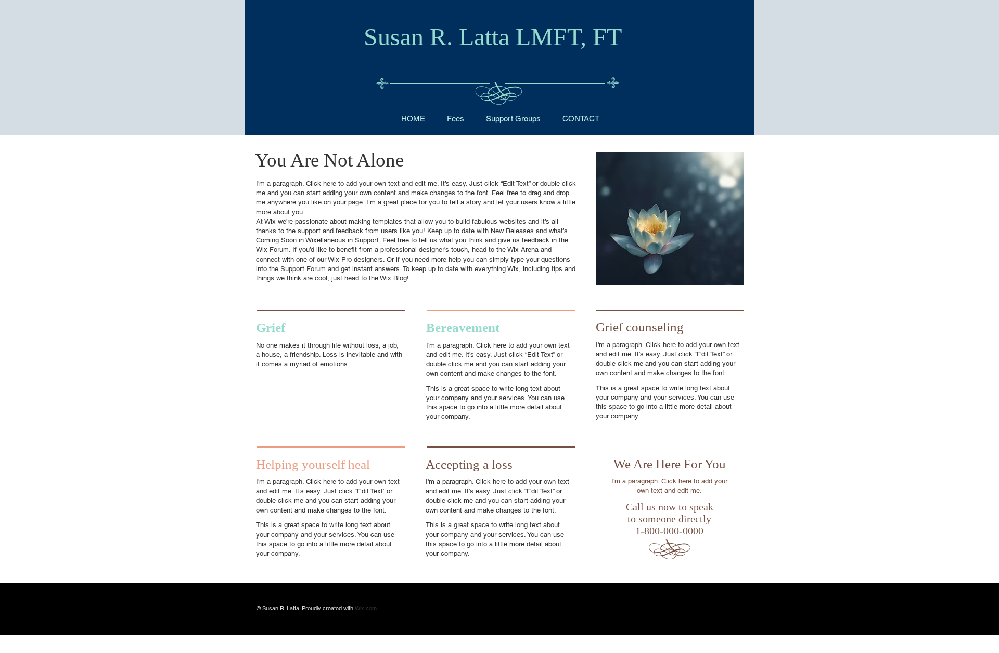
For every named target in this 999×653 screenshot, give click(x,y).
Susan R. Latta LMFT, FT (493, 36)
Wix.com (366, 608)
